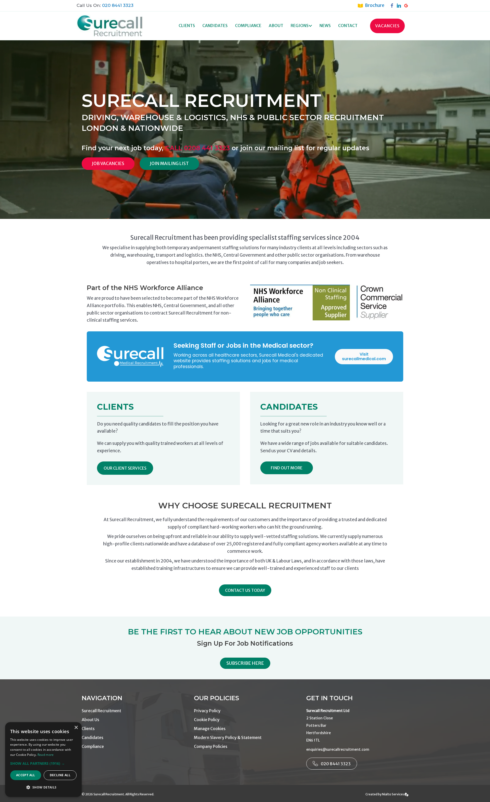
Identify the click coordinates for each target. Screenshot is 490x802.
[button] (310, 25)
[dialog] (43, 759)
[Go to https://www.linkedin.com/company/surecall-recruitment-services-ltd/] (400, 5)
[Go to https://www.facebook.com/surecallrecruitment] (393, 5)
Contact (348, 25)
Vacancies (387, 25)
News (325, 25)
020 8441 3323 (117, 5)
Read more (46, 755)
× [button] (76, 728)
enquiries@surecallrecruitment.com (337, 749)
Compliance (248, 25)
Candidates (215, 25)
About (276, 25)
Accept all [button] (25, 775)
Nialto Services (393, 794)
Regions (300, 25)
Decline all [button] (60, 775)
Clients (187, 25)
